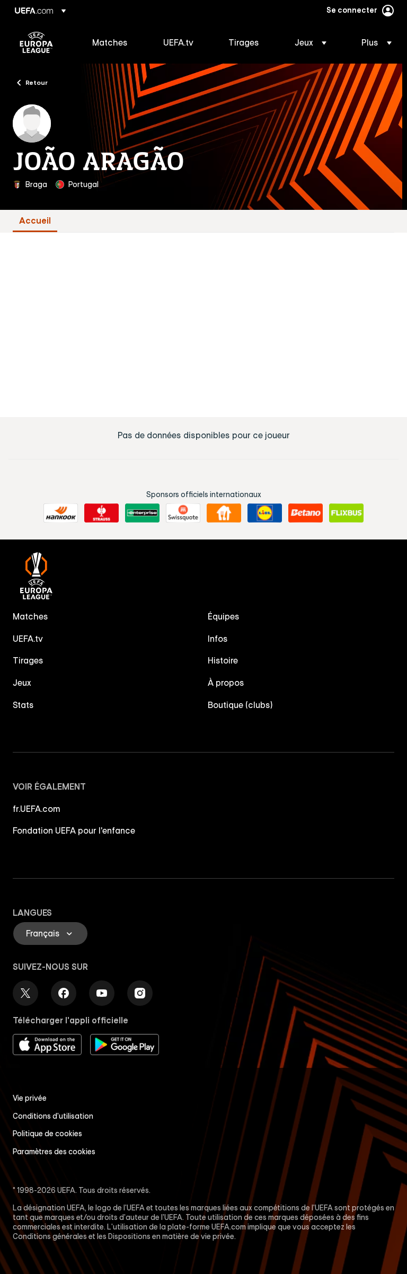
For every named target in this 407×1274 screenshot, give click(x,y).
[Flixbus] (346, 513)
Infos (218, 638)
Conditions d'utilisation (53, 1116)
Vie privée (30, 1098)
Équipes (224, 616)
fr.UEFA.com (36, 808)
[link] (110, 42)
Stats (23, 705)
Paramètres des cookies (54, 1151)
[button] (310, 42)
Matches (30, 616)
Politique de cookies (47, 1133)
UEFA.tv (28, 638)
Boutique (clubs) (240, 705)
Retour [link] (36, 82)
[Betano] (305, 513)
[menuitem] (114, 42)
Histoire (223, 660)
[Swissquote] (183, 513)
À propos (226, 682)
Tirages (28, 660)
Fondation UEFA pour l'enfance (74, 830)
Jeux (22, 682)
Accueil (35, 220)
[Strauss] (101, 513)
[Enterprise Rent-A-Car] (142, 513)
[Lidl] (264, 513)
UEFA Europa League (36, 42)
